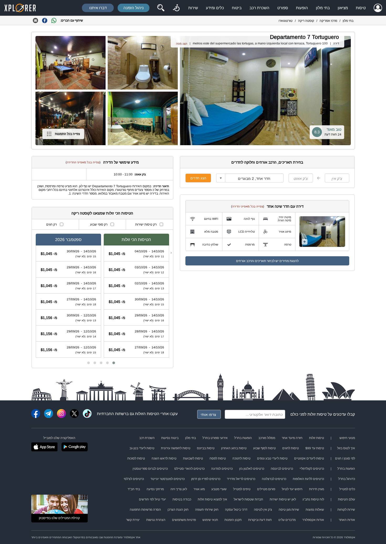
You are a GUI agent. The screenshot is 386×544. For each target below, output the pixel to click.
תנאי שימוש (210, 520)
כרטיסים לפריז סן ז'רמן (205, 479)
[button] (114, 362)
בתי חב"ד (134, 489)
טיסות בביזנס (206, 448)
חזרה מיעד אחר (292, 438)
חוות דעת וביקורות (260, 520)
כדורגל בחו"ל (346, 479)
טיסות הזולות (146, 413)
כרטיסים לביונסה (282, 468)
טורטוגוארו (286, 21)
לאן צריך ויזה (178, 489)
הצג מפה (181, 43)
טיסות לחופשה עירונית (175, 448)
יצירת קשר (133, 520)
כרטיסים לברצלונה (274, 479)
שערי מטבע (219, 489)
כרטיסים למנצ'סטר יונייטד (167, 479)
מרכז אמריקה (328, 21)
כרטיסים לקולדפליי (312, 468)
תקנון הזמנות (233, 520)
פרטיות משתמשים (184, 520)
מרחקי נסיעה (155, 489)
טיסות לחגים (290, 448)
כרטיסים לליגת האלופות (308, 479)
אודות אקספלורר (313, 520)
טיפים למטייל (242, 489)
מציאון (343, 8)
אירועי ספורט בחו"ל (215, 438)
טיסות (361, 8)
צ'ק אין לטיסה (263, 509)
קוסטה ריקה (306, 21)
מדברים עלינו (287, 520)
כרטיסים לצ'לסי (134, 479)
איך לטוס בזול (346, 448)
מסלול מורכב (266, 438)
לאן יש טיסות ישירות (283, 499)
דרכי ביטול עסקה (236, 509)
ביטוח (237, 8)
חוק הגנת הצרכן (178, 509)
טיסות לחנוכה (241, 458)
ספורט (282, 8)
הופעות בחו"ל (243, 438)
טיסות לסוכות (136, 458)
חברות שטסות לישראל (248, 499)
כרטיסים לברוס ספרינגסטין (150, 468)
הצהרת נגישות (155, 520)
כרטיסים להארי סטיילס (189, 468)
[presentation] (171, 252)
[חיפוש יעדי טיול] (160, 8)
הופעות (302, 8)
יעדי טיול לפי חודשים (152, 499)
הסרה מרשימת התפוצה (145, 509)
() (247, 206)
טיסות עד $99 (314, 448)
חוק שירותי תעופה (206, 509)
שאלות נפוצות (315, 509)
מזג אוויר (199, 489)
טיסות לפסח (218, 458)
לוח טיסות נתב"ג (313, 499)
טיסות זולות (317, 414)
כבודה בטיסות (182, 499)
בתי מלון (323, 8)
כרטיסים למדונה (222, 468)
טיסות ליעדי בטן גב (141, 448)
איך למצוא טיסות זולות (212, 499)
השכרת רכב (259, 8)
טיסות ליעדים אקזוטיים (309, 458)
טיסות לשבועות (193, 458)
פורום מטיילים (266, 489)
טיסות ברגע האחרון (234, 448)
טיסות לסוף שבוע (264, 448)
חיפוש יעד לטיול (292, 489)
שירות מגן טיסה (289, 509)
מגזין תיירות (316, 489)
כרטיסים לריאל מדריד (241, 479)
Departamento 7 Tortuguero (304, 37)
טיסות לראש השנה (164, 458)
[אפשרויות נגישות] (176, 8)
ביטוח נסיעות (170, 438)
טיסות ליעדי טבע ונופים (272, 458)
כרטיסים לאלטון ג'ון (251, 468)
